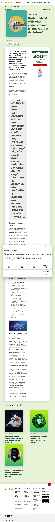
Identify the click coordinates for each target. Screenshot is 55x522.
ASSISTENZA (36, 488)
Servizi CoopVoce (37, 493)
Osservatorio (15, 339)
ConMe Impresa (18, 508)
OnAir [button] (44, 2)
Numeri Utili (35, 490)
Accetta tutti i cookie (43, 274)
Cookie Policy (31, 517)
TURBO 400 (17, 490)
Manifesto (26, 504)
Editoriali (10, 6)
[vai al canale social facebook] (7, 43)
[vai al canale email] (18, 43)
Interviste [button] (33, 2)
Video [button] (49, 2)
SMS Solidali (26, 496)
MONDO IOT (18, 501)
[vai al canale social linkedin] (16, 43)
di (19, 294)
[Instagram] (47, 491)
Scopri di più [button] (40, 65)
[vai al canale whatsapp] (10, 43)
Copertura (26, 492)
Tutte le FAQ (35, 509)
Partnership (26, 495)
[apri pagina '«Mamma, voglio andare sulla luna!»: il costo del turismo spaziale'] (14, 421)
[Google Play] (45, 499)
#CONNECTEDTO (33, 14)
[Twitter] (49, 491)
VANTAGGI (27, 488)
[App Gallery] (45, 502)
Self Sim (16, 497)
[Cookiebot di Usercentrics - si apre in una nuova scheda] (46, 246)
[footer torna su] (49, 484)
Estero (16, 495)
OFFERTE (17, 488)
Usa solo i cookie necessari (12, 274)
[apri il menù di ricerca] (52, 2)
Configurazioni (36, 492)
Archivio (25, 502)
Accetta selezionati (27, 274)
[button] (6, 2)
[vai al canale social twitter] (13, 43)
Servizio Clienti (27, 493)
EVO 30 (16, 493)
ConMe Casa (17, 502)
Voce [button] (28, 2)
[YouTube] (45, 491)
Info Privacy (23, 517)
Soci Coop (26, 497)
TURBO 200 (17, 491)
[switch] (21, 267)
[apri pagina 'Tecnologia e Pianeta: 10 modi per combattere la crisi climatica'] (39, 421)
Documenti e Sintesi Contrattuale (35, 504)
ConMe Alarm (18, 506)
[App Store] (45, 497)
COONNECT (27, 501)
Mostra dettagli (46, 271)
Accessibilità (38, 517)
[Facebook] (43, 491)
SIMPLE (16, 492)
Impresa (16, 496)
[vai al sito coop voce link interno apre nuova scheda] (9, 489)
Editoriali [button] (39, 2)
